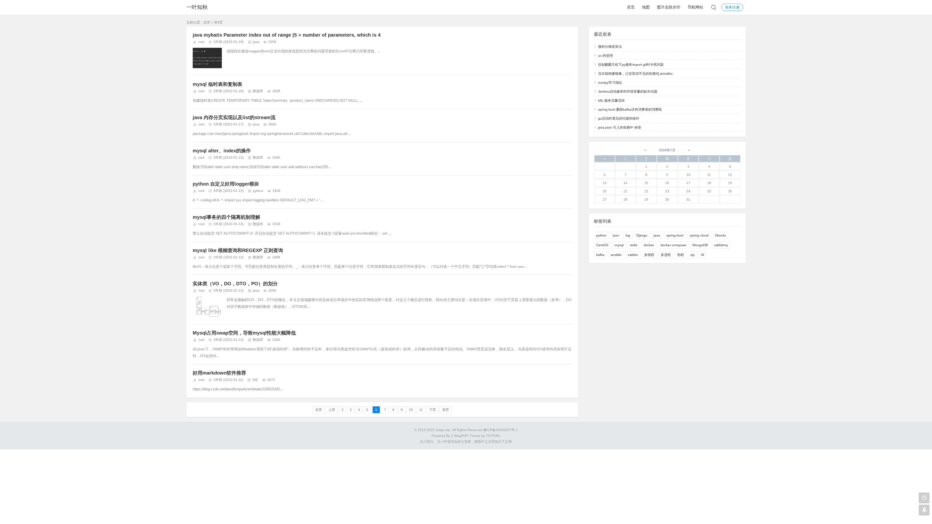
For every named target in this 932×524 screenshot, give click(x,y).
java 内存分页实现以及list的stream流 (234, 117)
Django (641, 235)
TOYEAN (493, 436)
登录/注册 (732, 7)
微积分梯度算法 (610, 47)
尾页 (445, 410)
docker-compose (673, 245)
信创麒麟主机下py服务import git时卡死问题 (631, 64)
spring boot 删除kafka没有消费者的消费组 (630, 109)
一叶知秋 (197, 7)
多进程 (666, 255)
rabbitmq (721, 245)
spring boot (674, 235)
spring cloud (699, 235)
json (616, 235)
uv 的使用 (605, 55)
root (201, 42)
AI (702, 255)
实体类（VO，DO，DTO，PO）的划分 (235, 283)
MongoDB (700, 245)
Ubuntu (720, 235)
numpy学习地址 (610, 82)
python (258, 191)
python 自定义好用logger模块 (226, 184)
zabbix (633, 255)
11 (421, 410)
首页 (631, 7)
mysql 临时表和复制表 (217, 84)
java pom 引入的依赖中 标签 (619, 127)
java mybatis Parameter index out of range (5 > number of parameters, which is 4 (287, 35)
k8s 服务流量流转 (611, 100)
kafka (600, 255)
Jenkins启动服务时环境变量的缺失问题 (627, 91)
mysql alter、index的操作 (222, 150)
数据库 (258, 91)
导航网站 (695, 7)
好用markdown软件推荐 (219, 373)
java (256, 42)
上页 (331, 410)
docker (649, 245)
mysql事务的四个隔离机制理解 (226, 217)
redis (633, 245)
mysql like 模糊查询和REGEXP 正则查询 (238, 250)
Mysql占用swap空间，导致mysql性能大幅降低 (244, 333)
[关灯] (924, 497)
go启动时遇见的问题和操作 (618, 118)
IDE (255, 380)
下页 (432, 410)
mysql (619, 245)
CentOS (602, 245)
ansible (616, 255)
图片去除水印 (668, 7)
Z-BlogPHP (459, 436)
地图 (646, 7)
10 (411, 410)
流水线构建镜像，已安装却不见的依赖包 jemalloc (635, 73)
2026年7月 (667, 150)
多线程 (649, 255)
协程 (680, 255)
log (627, 235)
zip (692, 255)
